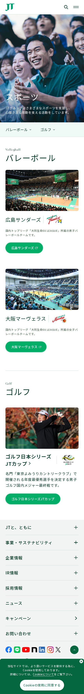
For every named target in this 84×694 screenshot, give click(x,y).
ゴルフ (45, 129)
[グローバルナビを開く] (76, 7)
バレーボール (17, 129)
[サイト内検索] (57, 7)
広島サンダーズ (22, 247)
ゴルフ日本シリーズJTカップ (33, 498)
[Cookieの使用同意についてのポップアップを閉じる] (81, 661)
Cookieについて (43, 674)
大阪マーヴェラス (24, 346)
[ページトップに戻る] (74, 649)
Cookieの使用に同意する (42, 685)
